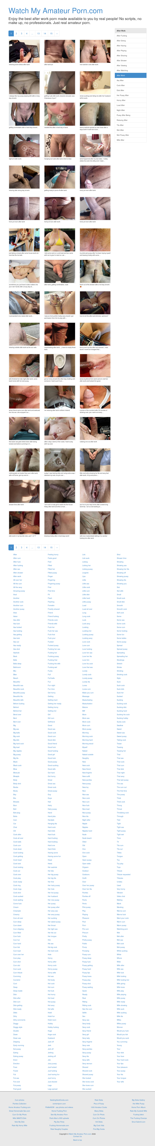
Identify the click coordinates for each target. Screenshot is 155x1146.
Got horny (51, 776)
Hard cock (52, 827)
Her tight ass (53, 929)
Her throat (52, 925)
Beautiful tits (18, 696)
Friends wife (52, 623)
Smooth (120, 605)
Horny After (121, 100)
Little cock (86, 587)
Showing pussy (122, 576)
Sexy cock (86, 1027)
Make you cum (88, 692)
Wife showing (122, 1005)
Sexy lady (86, 1038)
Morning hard (87, 740)
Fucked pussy (53, 645)
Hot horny (51, 994)
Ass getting (17, 634)
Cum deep (17, 921)
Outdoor (85, 871)
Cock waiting (18, 900)
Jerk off (50, 1049)
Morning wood (87, 743)
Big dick (16, 740)
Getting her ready (54, 703)
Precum (85, 932)
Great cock (52, 787)
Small (119, 594)
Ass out (16, 642)
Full (49, 674)
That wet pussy (122, 780)
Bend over (17, 714)
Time (119, 838)
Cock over (17, 874)
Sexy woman (87, 1063)
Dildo (15, 1012)
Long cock (86, 616)
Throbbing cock (123, 812)
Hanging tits (52, 823)
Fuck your (51, 638)
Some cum (121, 627)
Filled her (51, 569)
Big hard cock (18, 743)
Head (50, 860)
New (84, 761)
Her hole (51, 889)
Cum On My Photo (19, 1114)
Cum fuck (17, 936)
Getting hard (52, 700)
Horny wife (52, 972)
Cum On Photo (99, 1114)
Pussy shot (86, 983)
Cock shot (17, 892)
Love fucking (87, 649)
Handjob (51, 820)
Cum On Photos (99, 1118)
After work (17, 576)
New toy (85, 787)
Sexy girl (85, 1034)
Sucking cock (122, 703)
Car (14, 823)
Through (120, 816)
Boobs (15, 787)
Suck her (120, 692)
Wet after (120, 936)
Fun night (51, 685)
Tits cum (120, 845)
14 (45, 33)
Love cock (86, 642)
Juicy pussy (52, 1063)
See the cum (87, 1009)
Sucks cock (121, 721)
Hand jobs (52, 816)
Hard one (51, 845)
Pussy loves (86, 976)
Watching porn (122, 929)
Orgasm (85, 867)
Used (119, 885)
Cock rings (17, 889)
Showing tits (121, 580)
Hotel (50, 1012)
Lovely (84, 671)
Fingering (51, 580)
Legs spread (52, 1089)
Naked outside (87, 754)
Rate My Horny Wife (19, 1125)
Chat (15, 827)
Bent (15, 718)
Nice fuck (85, 805)
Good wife (52, 769)
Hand (50, 812)
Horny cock (52, 965)
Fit (49, 594)
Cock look (17, 863)
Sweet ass (121, 732)
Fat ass (16, 1078)
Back (15, 656)
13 (38, 33)
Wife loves (121, 987)
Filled (50, 565)
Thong (119, 805)
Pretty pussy (87, 940)
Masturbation (87, 703)
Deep (15, 987)
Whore (119, 958)
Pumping (85, 951)
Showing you (122, 583)
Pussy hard (86, 969)
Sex (83, 1016)
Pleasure (85, 918)
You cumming (122, 1041)
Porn (84, 925)
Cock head (17, 860)
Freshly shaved (54, 609)
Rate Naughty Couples (59, 1129)
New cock (86, 765)
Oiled (84, 841)
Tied (118, 820)
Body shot (17, 783)
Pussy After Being (123, 115)
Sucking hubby (122, 718)
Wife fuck (120, 972)
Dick (15, 994)
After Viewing (122, 65)
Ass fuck (16, 623)
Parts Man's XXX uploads (59, 1118)
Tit (118, 841)
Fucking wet (52, 667)
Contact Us (77, 1136)
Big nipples (17, 751)
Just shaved (52, 1081)
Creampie (17, 911)
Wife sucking (122, 1012)
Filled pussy (52, 572)
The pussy (121, 794)
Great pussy (52, 791)
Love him (85, 660)
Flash (50, 598)
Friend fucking (53, 616)
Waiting (119, 900)
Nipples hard (87, 831)
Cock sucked (18, 896)
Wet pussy (121, 947)
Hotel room (52, 1020)
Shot (118, 554)
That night (121, 772)
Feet (49, 562)
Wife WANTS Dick (19, 1118)
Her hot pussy (53, 892)
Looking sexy (87, 638)
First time (51, 591)
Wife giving (121, 983)
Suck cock (121, 685)
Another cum (18, 605)
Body (15, 780)
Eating (15, 1052)
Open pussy (87, 860)
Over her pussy (88, 885)
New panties (87, 780)
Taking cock (121, 740)
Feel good (17, 1089)
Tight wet (120, 834)
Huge (50, 1031)
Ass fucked (17, 627)
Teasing (120, 747)
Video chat (121, 896)
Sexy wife (86, 1060)
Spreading (121, 652)
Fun (49, 681)
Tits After (120, 125)
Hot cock (51, 983)
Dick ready (17, 1009)
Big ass (16, 729)
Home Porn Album (139, 1107)
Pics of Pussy (99, 1103)
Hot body (51, 980)
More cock (86, 721)
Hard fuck (51, 834)
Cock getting (18, 856)
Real (84, 998)
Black (15, 761)
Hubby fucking (53, 1027)
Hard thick (52, 849)
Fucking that (52, 660)
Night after (86, 820)
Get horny (51, 692)
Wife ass (120, 969)
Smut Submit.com (138, 1122)
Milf (83, 711)
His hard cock (53, 951)
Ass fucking (17, 631)
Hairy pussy (52, 809)
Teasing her (121, 751)
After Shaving (122, 55)
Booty (15, 791)
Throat (119, 809)
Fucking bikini (138, 1114)
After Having (121, 45)
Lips (83, 576)
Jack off (51, 1041)
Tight (119, 823)
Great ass (51, 783)
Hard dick (51, 831)
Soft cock (120, 612)
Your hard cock (122, 1060)
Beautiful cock (18, 689)
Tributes (120, 878)
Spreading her (122, 656)
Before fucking (18, 703)
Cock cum (17, 845)
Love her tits (87, 656)
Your (118, 1049)
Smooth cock (122, 609)
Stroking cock (122, 674)
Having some (53, 852)
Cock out (16, 871)
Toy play (120, 863)
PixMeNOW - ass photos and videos (59, 1107)
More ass (85, 718)
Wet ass (120, 940)
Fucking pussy (53, 656)
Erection (16, 1063)
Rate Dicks (99, 1100)
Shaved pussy (87, 1074)
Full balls (51, 678)
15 (51, 33)
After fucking (18, 565)
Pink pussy (86, 907)
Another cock (18, 602)
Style (119, 678)
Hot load (51, 998)
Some (119, 616)
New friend (86, 769)
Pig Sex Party (59, 1122)
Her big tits (52, 878)
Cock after (17, 834)
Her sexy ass (53, 911)
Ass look (16, 638)
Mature (85, 707)
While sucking (122, 951)
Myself (84, 747)
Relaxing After (122, 120)
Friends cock (53, 620)
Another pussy (18, 609)
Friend (50, 612)
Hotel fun (51, 1016)
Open (84, 856)
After (15, 554)
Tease (119, 743)
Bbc (14, 671)
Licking (85, 562)
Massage (85, 696)
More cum (86, 725)
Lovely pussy (87, 678)
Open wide (86, 863)
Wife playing (121, 994)
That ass (120, 758)
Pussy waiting (87, 987)
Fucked (51, 642)
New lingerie (87, 772)
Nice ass (85, 794)
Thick (119, 798)
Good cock (52, 732)
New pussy (86, 783)
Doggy (15, 1023)
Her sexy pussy (54, 914)
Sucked (120, 696)
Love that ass (87, 667)
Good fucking (53, 751)
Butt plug (16, 812)
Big (14, 725)
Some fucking (122, 631)
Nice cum (85, 801)
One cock (86, 852)
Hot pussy (51, 1001)
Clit (14, 831)
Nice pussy (86, 812)
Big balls (16, 732)
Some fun (120, 634)
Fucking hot (52, 652)
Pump (84, 947)
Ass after (16, 620)
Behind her (17, 711)
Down (15, 1034)
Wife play (120, 991)
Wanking (120, 907)
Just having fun (53, 1074)
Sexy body (86, 1023)
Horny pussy (52, 969)
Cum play (17, 958)
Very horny (121, 889)
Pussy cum (86, 954)
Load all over (87, 609)
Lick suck (85, 558)
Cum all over (18, 918)
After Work (121, 75)
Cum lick (16, 947)
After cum (17, 558)
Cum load (17, 951)
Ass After (120, 80)
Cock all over (18, 838)
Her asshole (52, 867)
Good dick (52, 740)
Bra (14, 798)
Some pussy (121, 642)
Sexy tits (85, 1056)
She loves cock (88, 1081)
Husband (51, 1038)
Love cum (86, 645)
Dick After (120, 90)
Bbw (15, 674)
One (84, 849)
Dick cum (16, 1001)
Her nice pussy (53, 900)
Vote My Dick (19, 1122)
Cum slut (16, 965)
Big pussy (17, 754)
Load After (121, 105)
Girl (49, 714)
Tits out (120, 849)
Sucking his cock (123, 714)
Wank (119, 903)
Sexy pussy (86, 1052)
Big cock (16, 736)
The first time (122, 791)
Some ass (120, 620)
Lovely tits (86, 681)
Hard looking (53, 841)
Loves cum (86, 689)
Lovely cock (86, 674)
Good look (52, 758)
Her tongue (52, 936)
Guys (50, 798)
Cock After (121, 85)
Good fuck (52, 747)
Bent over (17, 721)
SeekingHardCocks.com (59, 1100)
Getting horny (53, 707)
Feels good (52, 558)
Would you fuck (123, 1031)
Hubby (50, 1023)
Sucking (120, 700)
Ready (84, 994)
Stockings (120, 660)
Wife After (120, 140)
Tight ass (120, 827)
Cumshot (16, 980)
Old (83, 845)
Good (50, 725)
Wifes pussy (121, 1023)
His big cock (52, 947)
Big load (16, 747)
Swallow (120, 725)
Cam (15, 820)
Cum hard (17, 943)
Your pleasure (122, 1067)
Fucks (50, 671)
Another (16, 598)
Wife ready (121, 1001)
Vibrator (120, 892)
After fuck (17, 562)
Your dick (120, 1052)
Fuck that (51, 634)
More (84, 714)
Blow (15, 769)
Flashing (51, 602)
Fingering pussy (54, 583)
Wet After (120, 130)
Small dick (121, 602)
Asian (15, 616)
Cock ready (17, 881)
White (119, 954)
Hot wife (51, 1009)
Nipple (84, 823)
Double (16, 1031)
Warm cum (121, 921)
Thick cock (121, 801)
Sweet (119, 729)
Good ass (51, 729)
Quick (84, 991)
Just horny (52, 1078)
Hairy (50, 805)
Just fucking (52, 1071)
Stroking (120, 671)
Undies (119, 881)
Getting (50, 696)
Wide (119, 961)
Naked (84, 751)
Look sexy (86, 623)
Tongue (120, 856)
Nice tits (85, 816)
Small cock (121, 598)
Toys (118, 867)
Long (84, 612)
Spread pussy (122, 649)
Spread (119, 645)
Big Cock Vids (99, 1125)
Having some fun (54, 856)
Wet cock (120, 943)
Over (84, 881)
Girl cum (51, 718)
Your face (120, 1056)
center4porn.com (59, 1103)
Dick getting (17, 1005)
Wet (118, 932)
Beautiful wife (18, 700)
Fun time (51, 689)
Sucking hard (122, 711)
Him (49, 940)
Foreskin (51, 605)
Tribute (119, 871)
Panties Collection (19, 1103)
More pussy (86, 729)
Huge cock (52, 1034)
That (118, 754)
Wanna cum (121, 911)
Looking (85, 627)
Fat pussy (17, 1085)
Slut (118, 587)
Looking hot (86, 631)
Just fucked (52, 1067)
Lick (83, 554)
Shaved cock (87, 1071)
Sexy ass (85, 1020)
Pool (84, 921)
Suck (119, 681)
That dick (120, 769)
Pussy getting (87, 965)
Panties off (86, 896)
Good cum (52, 736)
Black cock (17, 765)
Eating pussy (18, 1056)
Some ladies (121, 638)
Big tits (15, 758)
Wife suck (120, 1009)
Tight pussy (121, 831)
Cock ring (17, 885)
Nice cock (86, 798)
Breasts (16, 801)
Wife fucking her (123, 980)
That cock (120, 761)
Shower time (121, 558)
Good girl (51, 754)
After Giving (121, 40)
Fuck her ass (53, 631)
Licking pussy (87, 569)
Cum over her (18, 954)
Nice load (85, 809)
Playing (85, 914)
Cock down (17, 849)
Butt (14, 809)
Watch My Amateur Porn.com (55, 10)
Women (120, 1027)
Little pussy (86, 602)
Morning (85, 732)
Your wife (120, 1081)
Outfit (84, 878)
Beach (15, 678)
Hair (49, 801)
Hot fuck (51, 991)
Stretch (119, 663)
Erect (15, 1060)
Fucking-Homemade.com (59, 1125)
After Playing (121, 50)
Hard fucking (53, 838)
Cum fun (16, 940)
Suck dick (120, 689)
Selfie (84, 1012)
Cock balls (17, 841)
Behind (16, 707)
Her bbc (51, 871)
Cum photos (19, 1100)
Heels (50, 863)
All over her (17, 580)
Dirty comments (19, 1020)
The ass (120, 783)
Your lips (120, 1063)
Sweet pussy (122, 736)
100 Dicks (99, 1122)
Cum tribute (17, 972)
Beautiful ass (18, 685)
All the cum (17, 583)
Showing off (121, 572)
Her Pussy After (123, 95)
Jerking (50, 1052)
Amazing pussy (19, 591)
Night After (121, 110)
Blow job (16, 772)
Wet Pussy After (123, 135)
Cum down (17, 925)
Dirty (15, 1016)
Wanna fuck (121, 914)
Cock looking (18, 867)
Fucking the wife (54, 663)
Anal (15, 594)
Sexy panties (87, 1049)
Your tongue (121, 1078)
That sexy (120, 776)
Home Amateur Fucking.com (20, 1107)
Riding (84, 1001)
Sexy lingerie (87, 1041)
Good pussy (52, 761)
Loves (84, 685)
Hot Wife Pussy (138, 1103)
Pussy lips (86, 972)
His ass (50, 943)
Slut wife (120, 591)
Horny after (52, 961)
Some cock (121, 623)
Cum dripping (18, 929)
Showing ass (122, 565)
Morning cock (87, 736)
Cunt (15, 983)
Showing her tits (123, 569)
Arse (15, 612)
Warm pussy (121, 925)
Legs (50, 1085)
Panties (85, 892)
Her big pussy (53, 874)
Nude (84, 834)
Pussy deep (86, 958)
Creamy (16, 914)
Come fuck (17, 903)
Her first (51, 881)
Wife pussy (121, 998)
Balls (15, 660)
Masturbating (87, 700)
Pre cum (85, 929)
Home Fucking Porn (59, 1111)
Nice (84, 791)
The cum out (122, 787)
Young (119, 1045)
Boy (14, 794)
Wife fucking (121, 976)
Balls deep (17, 663)
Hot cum (51, 987)
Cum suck (17, 969)
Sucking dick (121, 707)
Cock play (17, 878)
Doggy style (17, 1027)
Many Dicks (98, 1111)
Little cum (86, 591)
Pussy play (86, 980)
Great (50, 780)
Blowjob (16, 776)
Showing (120, 562)
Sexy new (86, 1045)
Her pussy (52, 903)
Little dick (85, 594)
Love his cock (87, 663)
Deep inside (17, 991)
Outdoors (85, 874)
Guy (49, 794)
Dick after (17, 998)
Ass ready (17, 645)
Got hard (51, 772)
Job (49, 1060)
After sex (16, 569)
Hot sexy (51, 1005)
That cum (120, 765)
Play (84, 911)
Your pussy (121, 1071)
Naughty (85, 758)
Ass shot (16, 649)
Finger (50, 576)
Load (84, 605)
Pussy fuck (86, 961)
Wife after (120, 965)
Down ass (17, 1038)
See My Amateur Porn (59, 1114)
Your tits (120, 1074)
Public (84, 943)
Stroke (119, 667)
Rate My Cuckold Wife (138, 1111)
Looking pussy (87, 634)
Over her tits (87, 889)
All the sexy (17, 587)
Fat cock (16, 1081)
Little (84, 580)
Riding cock (86, 1005)
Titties (119, 852)
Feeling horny (53, 554)
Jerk (49, 1045)
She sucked (86, 1089)
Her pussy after (54, 907)
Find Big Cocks (99, 1129)
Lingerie (85, 572)
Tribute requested (123, 874)
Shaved (85, 1067)
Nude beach (87, 838)
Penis (84, 903)
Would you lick (122, 1034)
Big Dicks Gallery (138, 1100)
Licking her (86, 565)
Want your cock (123, 918)
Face (15, 1067)
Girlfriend (51, 721)
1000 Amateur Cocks (99, 1107)
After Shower (122, 60)
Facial (15, 1071)
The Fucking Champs (138, 1118)
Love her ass (87, 652)
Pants (84, 900)
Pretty (84, 936)
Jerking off (52, 1056)
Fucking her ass (54, 649)
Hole (49, 954)
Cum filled (17, 932)
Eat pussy (17, 1049)
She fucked (86, 1078)
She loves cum (88, 1085)
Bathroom (17, 667)
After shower (18, 572)
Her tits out (52, 932)
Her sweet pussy (54, 921)
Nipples (85, 827)
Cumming (17, 976)
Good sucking (53, 765)
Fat (14, 1074)
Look (84, 620)
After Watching (122, 70)
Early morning (18, 1045)
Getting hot (52, 711)
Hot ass (51, 976)
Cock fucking (18, 852)
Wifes (119, 1020)
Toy (118, 860)
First (49, 587)
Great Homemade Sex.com (19, 1111)
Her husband (53, 896)
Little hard (86, 598)
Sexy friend (86, 1031)
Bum (15, 805)
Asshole (16, 652)
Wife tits (120, 1016)
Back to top (77, 1140)
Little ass (85, 583)
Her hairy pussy (54, 885)
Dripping (16, 1041)
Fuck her (51, 627)
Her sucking (52, 918)
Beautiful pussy (19, 692)
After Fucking (122, 35)
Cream (16, 907)
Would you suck (123, 1038)
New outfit (86, 776)
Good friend (52, 743)
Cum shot (17, 961)
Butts (15, 816)
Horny (50, 958)
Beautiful (16, 681)
